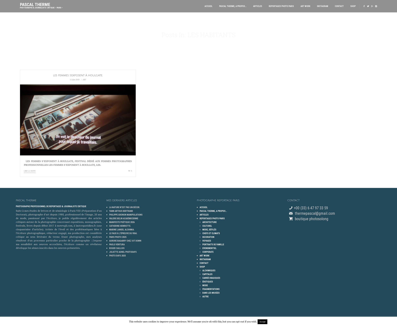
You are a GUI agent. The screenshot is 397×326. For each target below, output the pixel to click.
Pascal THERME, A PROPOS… (232, 6)
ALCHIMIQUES (208, 270)
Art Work (305, 6)
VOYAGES (206, 241)
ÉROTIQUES (207, 281)
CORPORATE (208, 252)
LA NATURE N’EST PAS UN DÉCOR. (124, 207)
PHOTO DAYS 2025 (117, 255)
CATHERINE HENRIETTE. (120, 226)
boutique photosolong (311, 219)
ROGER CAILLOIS (117, 248)
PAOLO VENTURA (117, 244)
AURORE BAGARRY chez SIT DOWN (125, 241)
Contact (339, 6)
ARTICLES (257, 6)
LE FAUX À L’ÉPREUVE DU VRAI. (123, 233)
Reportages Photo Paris (281, 6)
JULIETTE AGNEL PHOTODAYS (123, 252)
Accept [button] (262, 321)
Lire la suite (30, 171)
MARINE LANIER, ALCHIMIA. (121, 229)
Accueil (208, 6)
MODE (205, 285)
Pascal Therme (41, 5)
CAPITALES (207, 274)
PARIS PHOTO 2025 (117, 237)
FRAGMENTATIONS (211, 289)
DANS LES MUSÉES (211, 293)
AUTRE (205, 296)
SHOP (353, 6)
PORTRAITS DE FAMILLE (213, 244)
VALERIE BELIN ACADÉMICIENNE (123, 218)
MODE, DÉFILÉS (209, 229)
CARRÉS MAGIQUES (211, 278)
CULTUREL (207, 226)
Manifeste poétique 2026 (122, 222)
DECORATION (208, 237)
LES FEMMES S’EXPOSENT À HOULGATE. (78, 75)
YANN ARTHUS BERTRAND (121, 211)
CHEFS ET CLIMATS (211, 233)
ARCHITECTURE (209, 222)
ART (84, 79)
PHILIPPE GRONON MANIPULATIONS (126, 215)
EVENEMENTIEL (209, 248)
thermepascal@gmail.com (315, 213)
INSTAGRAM (322, 6)
